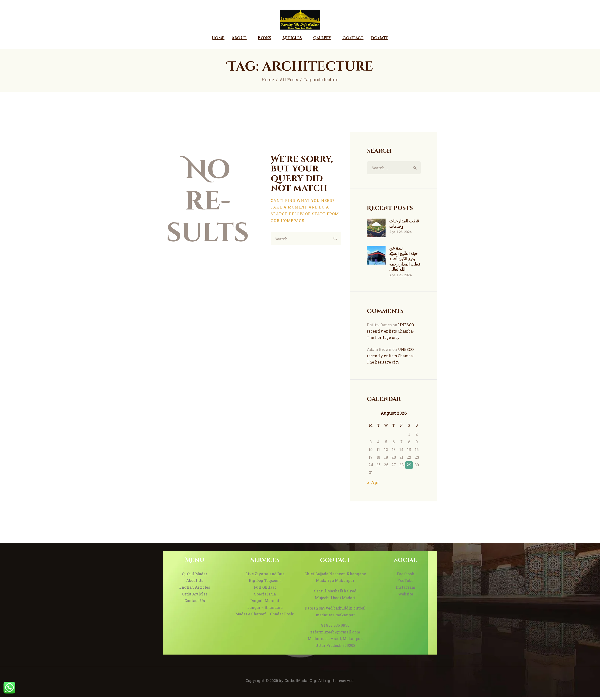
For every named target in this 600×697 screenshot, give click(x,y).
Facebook (405, 573)
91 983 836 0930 (335, 625)
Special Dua (265, 593)
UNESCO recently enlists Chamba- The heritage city (390, 331)
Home (268, 79)
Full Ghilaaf (265, 587)
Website (405, 593)
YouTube (405, 580)
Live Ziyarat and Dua (265, 573)
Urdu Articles (194, 593)
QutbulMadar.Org (300, 680)
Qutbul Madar (194, 573)
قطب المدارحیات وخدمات (404, 223)
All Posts (289, 79)
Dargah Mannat (264, 600)
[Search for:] (393, 167)
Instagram (405, 587)
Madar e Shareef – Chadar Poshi (265, 613)
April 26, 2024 (400, 232)
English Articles (194, 587)
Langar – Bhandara (265, 607)
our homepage (287, 220)
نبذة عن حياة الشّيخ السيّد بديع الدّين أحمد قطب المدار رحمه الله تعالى (404, 258)
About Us (194, 580)
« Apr (373, 482)
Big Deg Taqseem (265, 580)
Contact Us (194, 600)
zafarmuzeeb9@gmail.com (335, 631)
